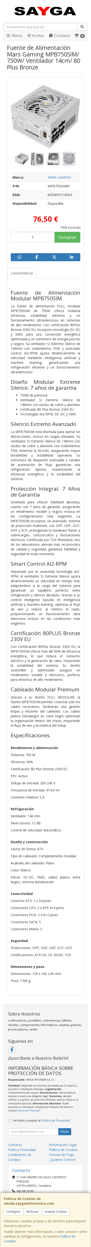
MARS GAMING (59, 177)
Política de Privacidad (28, 1110)
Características (22, 273)
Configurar (13, 1212)
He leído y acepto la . (42, 1121)
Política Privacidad (21, 1149)
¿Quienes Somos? (62, 1159)
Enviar (65, 1132)
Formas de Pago (61, 1154)
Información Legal (63, 1145)
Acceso (37, 35)
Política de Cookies (63, 1149)
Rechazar (33, 1212)
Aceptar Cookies (56, 1212)
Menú (16, 35)
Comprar (67, 237)
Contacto (61, 35)
